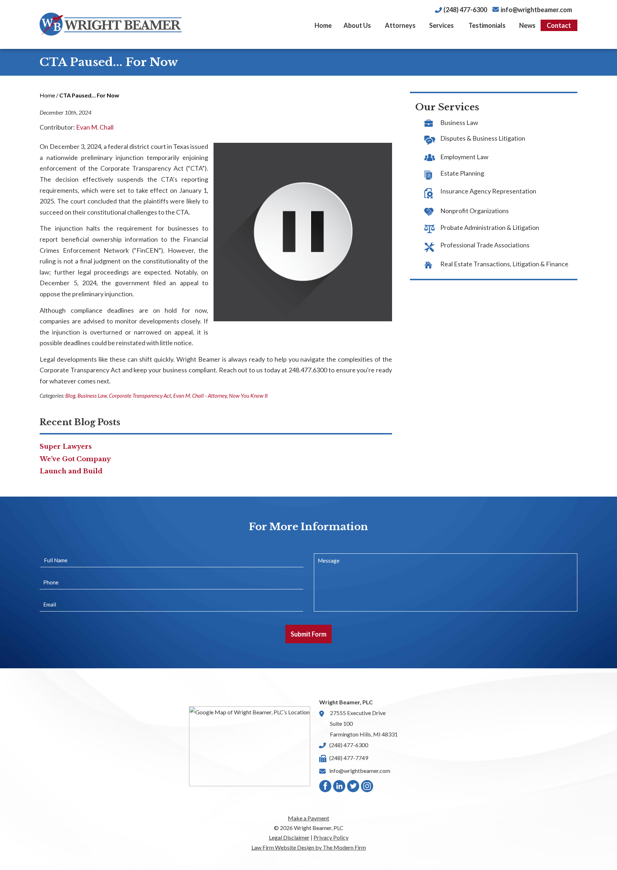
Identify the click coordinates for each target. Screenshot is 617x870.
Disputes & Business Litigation (482, 138)
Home (323, 25)
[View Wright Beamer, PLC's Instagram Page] (367, 787)
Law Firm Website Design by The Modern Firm (308, 847)
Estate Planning (462, 173)
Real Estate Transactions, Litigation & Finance (504, 264)
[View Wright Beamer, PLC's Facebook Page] (325, 787)
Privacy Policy (330, 837)
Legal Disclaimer (289, 837)
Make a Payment (308, 818)
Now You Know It (248, 395)
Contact (559, 25)
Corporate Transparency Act (140, 395)
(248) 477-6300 (465, 10)
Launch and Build (71, 471)
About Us (357, 25)
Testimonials (487, 25)
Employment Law (464, 157)
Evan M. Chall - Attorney (200, 395)
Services (441, 25)
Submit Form (308, 634)
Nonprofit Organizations (474, 211)
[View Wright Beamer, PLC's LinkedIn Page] (339, 787)
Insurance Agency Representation (488, 191)
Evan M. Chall (95, 127)
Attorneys (400, 25)
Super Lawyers (66, 447)
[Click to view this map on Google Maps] (249, 746)
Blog (70, 395)
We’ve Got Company (75, 459)
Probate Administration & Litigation (489, 227)
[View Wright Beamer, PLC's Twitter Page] (353, 787)
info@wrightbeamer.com (536, 10)
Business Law (92, 395)
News (527, 25)
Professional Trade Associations (485, 245)
